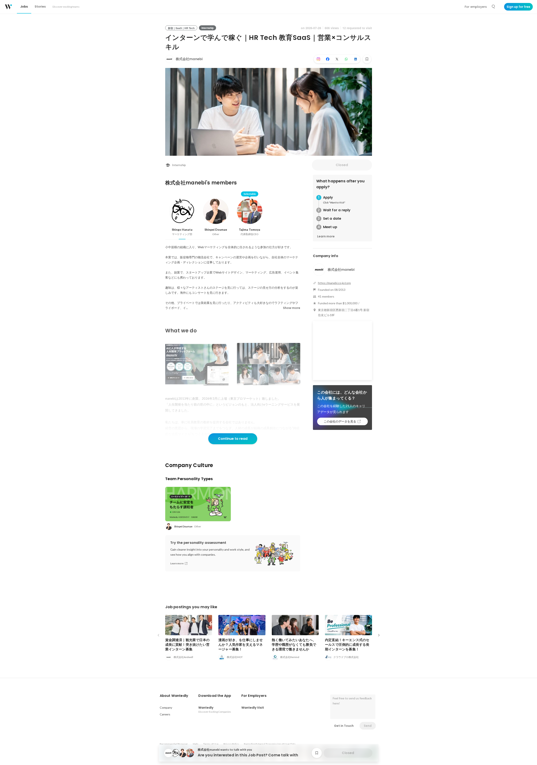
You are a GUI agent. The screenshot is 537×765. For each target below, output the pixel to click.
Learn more (326, 236)
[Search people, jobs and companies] (493, 7)
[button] (174, 695)
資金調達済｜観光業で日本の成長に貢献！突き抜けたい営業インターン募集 (187, 645)
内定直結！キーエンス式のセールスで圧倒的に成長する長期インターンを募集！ (347, 645)
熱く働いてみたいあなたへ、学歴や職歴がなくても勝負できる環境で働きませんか (294, 645)
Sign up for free (518, 7)
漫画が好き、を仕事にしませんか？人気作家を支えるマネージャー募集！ (240, 645)
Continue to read (233, 438)
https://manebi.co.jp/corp (334, 283)
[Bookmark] (367, 59)
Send (368, 726)
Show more (291, 308)
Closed (342, 164)
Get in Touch (344, 726)
